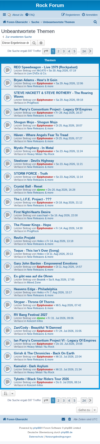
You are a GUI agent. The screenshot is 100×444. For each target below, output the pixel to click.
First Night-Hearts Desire (32, 212)
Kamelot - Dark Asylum (31, 366)
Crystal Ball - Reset (28, 186)
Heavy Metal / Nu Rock (40, 154)
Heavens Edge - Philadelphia (35, 289)
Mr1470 (41, 70)
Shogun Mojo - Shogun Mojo (36, 122)
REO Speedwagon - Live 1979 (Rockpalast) (45, 67)
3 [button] (64, 51)
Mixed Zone (34, 282)
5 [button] (74, 51)
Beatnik (41, 279)
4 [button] (69, 51)
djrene (41, 189)
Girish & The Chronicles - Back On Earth (44, 353)
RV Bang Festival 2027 (30, 315)
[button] (46, 51)
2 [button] (58, 51)
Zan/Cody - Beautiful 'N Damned (38, 327)
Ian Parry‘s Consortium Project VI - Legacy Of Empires (55, 340)
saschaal (42, 215)
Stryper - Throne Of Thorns (34, 302)
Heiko (40, 241)
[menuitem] (15, 15)
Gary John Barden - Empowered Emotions (45, 263)
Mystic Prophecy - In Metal (34, 148)
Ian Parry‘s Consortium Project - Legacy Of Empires (53, 109)
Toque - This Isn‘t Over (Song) (36, 250)
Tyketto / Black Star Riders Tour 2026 (41, 379)
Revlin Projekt (24, 238)
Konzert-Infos (35, 320)
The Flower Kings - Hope (32, 225)
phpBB (37, 428)
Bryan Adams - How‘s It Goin (35, 80)
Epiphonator (45, 83)
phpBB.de (67, 432)
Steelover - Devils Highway (34, 161)
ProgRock (33, 102)
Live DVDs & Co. (37, 73)
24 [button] (84, 51)
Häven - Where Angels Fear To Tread (41, 135)
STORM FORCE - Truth (31, 173)
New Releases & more (40, 86)
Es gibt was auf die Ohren (33, 276)
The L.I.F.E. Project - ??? (32, 199)
